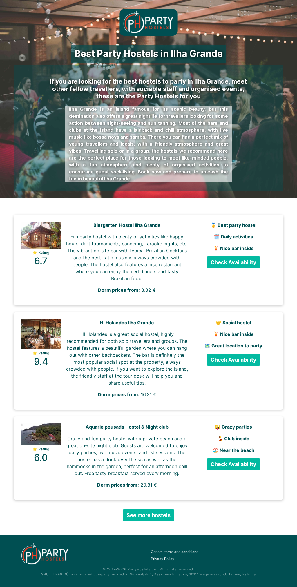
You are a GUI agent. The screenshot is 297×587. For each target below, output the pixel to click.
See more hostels (148, 515)
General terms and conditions (174, 552)
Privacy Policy (162, 559)
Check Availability (233, 262)
